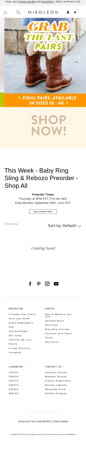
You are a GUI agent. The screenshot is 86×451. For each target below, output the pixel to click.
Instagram (15, 352)
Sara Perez (52, 342)
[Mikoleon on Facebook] (30, 283)
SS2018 (13, 372)
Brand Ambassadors (21, 323)
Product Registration (58, 381)
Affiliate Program (56, 393)
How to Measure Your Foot (58, 315)
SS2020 (13, 389)
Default (62, 225)
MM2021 (14, 393)
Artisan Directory (19, 348)
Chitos (49, 337)
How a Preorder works (43, 211)
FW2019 (14, 385)
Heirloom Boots (54, 321)
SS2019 (13, 381)
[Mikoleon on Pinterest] (38, 283)
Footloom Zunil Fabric (58, 333)
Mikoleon (72, 434)
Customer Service (56, 372)
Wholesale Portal (55, 389)
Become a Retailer (56, 385)
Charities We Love (20, 340)
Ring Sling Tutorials (57, 329)
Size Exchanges (18, 331)
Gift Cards (15, 335)
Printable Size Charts (22, 314)
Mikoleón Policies (56, 376)
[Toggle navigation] (5, 13)
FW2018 (14, 376)
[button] (6, 83)
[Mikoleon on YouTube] (56, 283)
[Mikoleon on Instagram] (47, 283)
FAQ (11, 327)
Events (13, 344)
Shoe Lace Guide (19, 318)
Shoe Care (51, 325)
